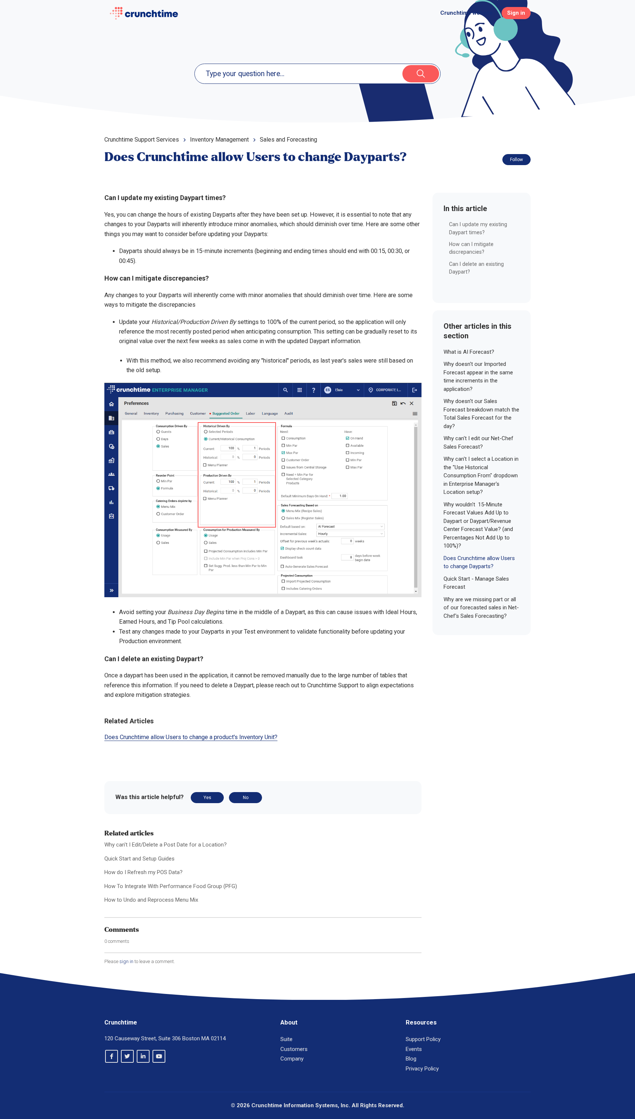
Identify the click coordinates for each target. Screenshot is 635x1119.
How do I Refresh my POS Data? (143, 872)
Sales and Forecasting (288, 139)
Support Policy (423, 1039)
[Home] (143, 13)
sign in (126, 961)
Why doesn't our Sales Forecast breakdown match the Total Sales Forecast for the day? (481, 414)
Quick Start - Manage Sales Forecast (476, 583)
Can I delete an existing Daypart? (476, 268)
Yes (207, 797)
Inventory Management (219, 139)
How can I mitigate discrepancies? (471, 248)
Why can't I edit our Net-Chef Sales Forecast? (478, 442)
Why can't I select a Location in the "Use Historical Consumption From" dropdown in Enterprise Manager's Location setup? (481, 475)
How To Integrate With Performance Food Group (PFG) (170, 886)
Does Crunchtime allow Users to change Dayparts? (479, 562)
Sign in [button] (516, 13)
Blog (411, 1058)
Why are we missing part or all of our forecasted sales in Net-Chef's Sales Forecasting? (481, 607)
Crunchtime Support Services (141, 139)
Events (414, 1049)
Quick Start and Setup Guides (139, 858)
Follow (516, 159)
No (245, 797)
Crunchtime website (466, 13)
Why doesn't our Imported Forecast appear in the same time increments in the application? (478, 376)
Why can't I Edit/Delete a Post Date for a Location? (165, 844)
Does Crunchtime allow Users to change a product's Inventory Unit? (190, 737)
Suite (286, 1039)
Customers (294, 1049)
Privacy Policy (422, 1068)
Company (292, 1058)
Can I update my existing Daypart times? (478, 228)
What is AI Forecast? (469, 352)
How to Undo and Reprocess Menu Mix (151, 900)
